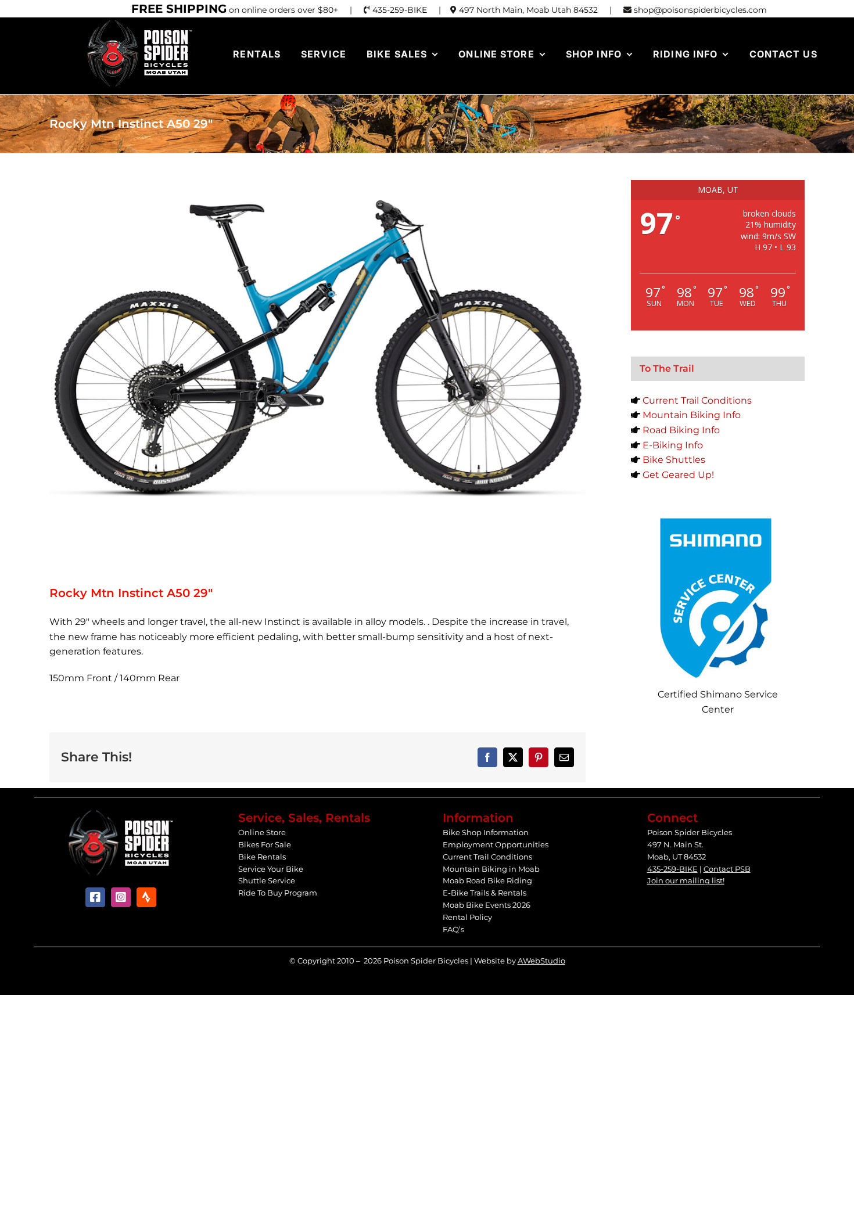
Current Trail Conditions (697, 400)
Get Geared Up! (678, 474)
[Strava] (146, 897)
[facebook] (95, 897)
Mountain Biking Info (692, 414)
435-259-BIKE (672, 868)
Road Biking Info (681, 430)
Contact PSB (727, 868)
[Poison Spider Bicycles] (140, 22)
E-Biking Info (673, 445)
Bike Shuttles (674, 459)
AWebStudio (541, 960)
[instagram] (121, 897)
